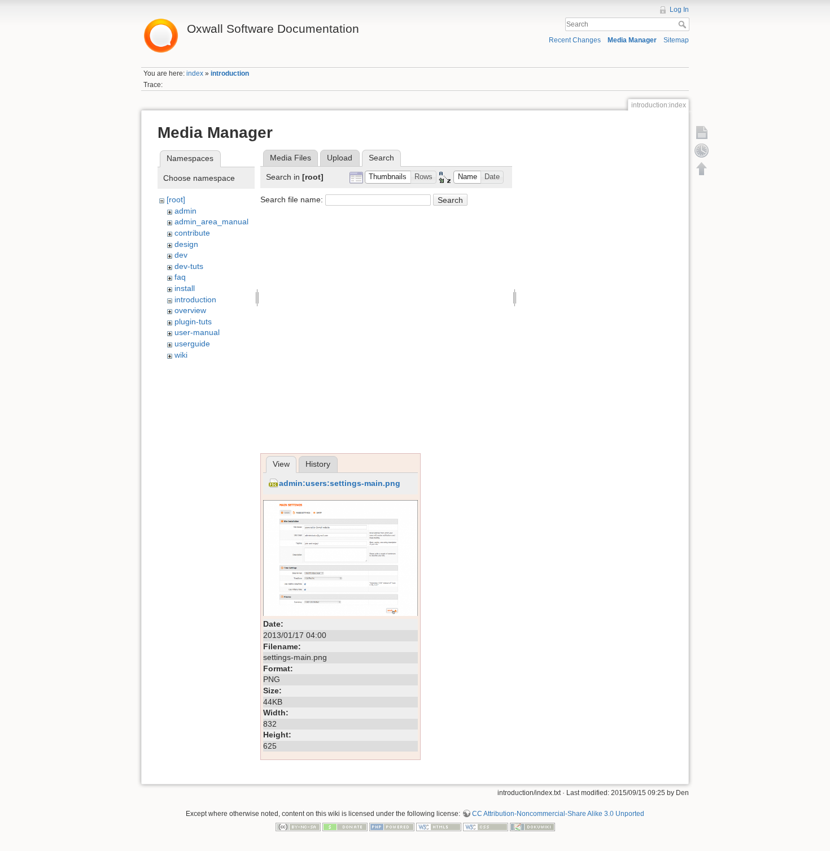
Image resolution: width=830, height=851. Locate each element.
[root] (176, 199)
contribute (192, 232)
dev (180, 254)
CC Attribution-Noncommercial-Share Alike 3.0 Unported (558, 814)
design (186, 244)
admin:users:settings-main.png (339, 483)
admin (185, 210)
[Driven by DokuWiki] (532, 827)
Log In (679, 10)
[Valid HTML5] (438, 827)
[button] (388, 177)
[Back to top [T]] (702, 168)
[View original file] (340, 557)
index (194, 73)
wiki (180, 354)
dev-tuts (188, 266)
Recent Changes (575, 40)
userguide (192, 343)
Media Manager (632, 40)
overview (190, 310)
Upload (339, 157)
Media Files (290, 157)
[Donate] (345, 827)
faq (180, 276)
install (184, 288)
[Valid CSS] (485, 827)
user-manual (197, 332)
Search (683, 24)
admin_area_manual (211, 221)
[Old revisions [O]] (702, 150)
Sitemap (676, 40)
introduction (230, 73)
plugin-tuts (193, 321)
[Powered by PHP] (391, 827)
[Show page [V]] (702, 132)
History (317, 463)
